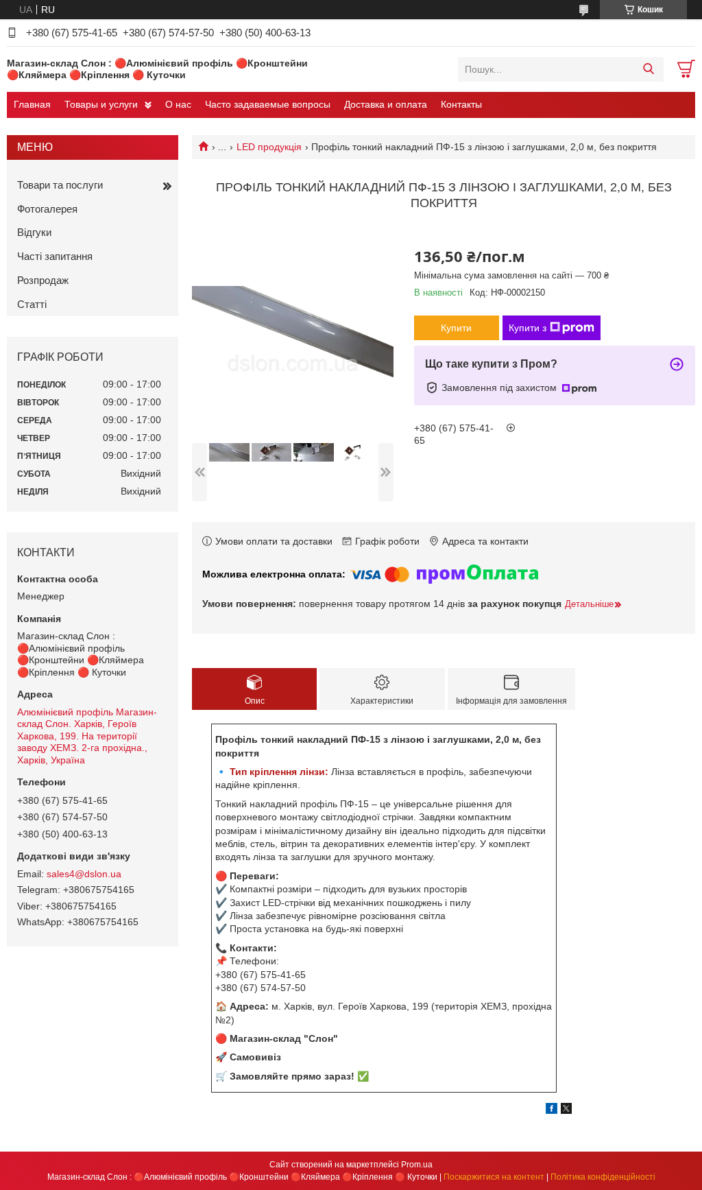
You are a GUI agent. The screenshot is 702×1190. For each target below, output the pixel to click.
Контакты (461, 104)
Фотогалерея (47, 209)
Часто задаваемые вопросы (267, 104)
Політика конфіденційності (602, 1177)
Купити (456, 327)
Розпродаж (43, 280)
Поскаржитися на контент (494, 1177)
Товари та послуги (60, 185)
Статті (32, 304)
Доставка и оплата (385, 104)
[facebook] (551, 1110)
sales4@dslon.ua (84, 873)
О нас (178, 104)
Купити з (527, 327)
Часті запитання (55, 256)
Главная (32, 104)
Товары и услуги (101, 104)
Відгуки (34, 232)
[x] (566, 1110)
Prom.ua (417, 1164)
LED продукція (269, 146)
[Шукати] (648, 69)
